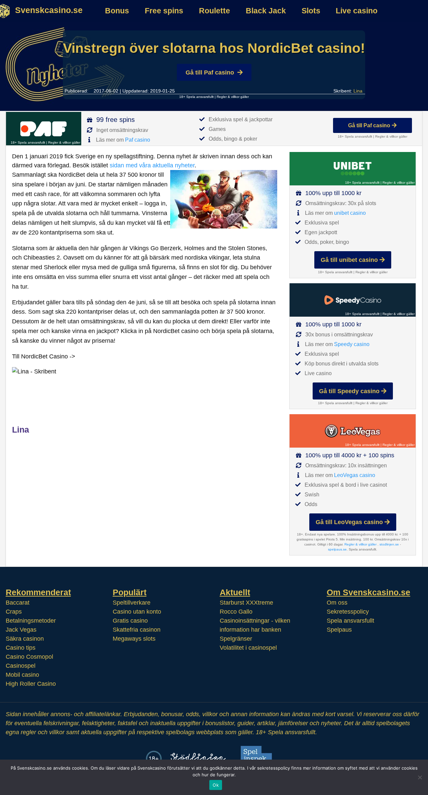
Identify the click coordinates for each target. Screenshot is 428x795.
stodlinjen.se (389, 544)
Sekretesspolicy (348, 611)
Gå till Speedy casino (349, 391)
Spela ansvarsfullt (350, 620)
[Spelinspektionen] (258, 758)
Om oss (337, 602)
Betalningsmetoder (31, 620)
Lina (357, 91)
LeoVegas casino (354, 475)
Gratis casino (130, 620)
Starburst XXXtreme (246, 602)
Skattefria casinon (136, 629)
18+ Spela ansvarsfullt (196, 97)
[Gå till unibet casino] (353, 168)
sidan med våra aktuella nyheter (152, 165)
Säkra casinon (25, 638)
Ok (216, 785)
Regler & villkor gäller (233, 97)
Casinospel (20, 665)
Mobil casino (22, 674)
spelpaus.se (337, 549)
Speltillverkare (131, 602)
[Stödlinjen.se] (198, 758)
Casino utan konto (137, 611)
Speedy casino (351, 344)
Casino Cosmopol (29, 656)
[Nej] (419, 777)
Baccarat (17, 602)
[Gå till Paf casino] (43, 128)
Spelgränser (236, 638)
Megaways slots (134, 638)
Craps (14, 611)
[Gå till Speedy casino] (353, 300)
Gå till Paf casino (210, 72)
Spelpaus (339, 629)
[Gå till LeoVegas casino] (353, 431)
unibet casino (350, 213)
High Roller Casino (31, 683)
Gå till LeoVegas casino (349, 522)
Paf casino (137, 140)
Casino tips (20, 647)
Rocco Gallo (236, 611)
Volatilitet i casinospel (248, 647)
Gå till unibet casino (349, 260)
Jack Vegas (21, 629)
